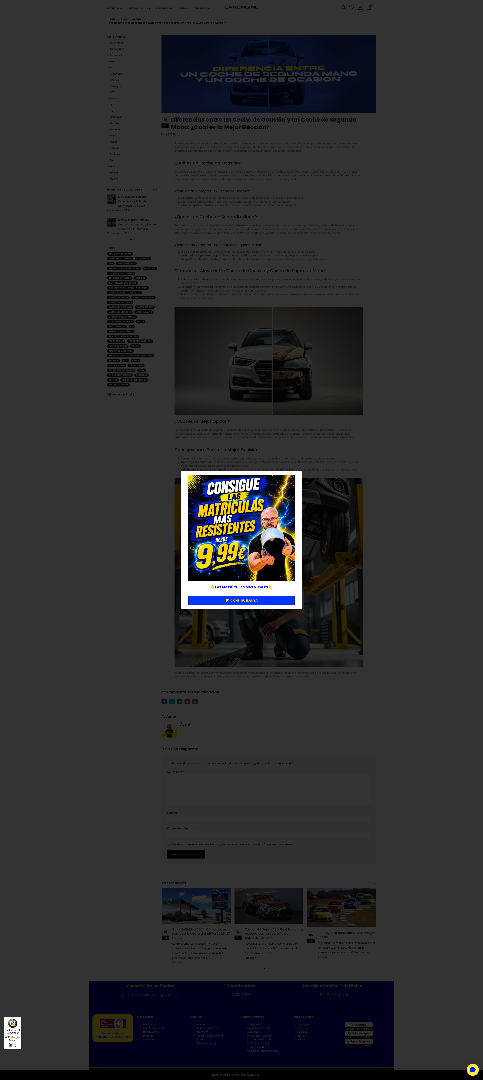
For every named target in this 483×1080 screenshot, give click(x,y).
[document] (241, 540)
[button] (296, 476)
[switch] (12, 1045)
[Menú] (19, 1019)
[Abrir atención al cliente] (473, 1070)
